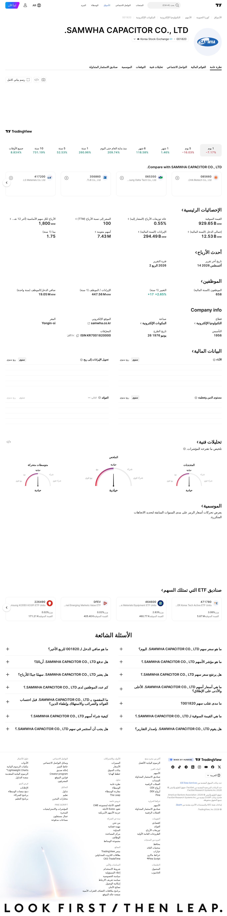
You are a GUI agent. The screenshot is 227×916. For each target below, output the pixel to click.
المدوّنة (116, 830)
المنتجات (139, 5)
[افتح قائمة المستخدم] (25, 5)
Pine (158, 795)
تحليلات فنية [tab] (156, 67)
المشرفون (63, 781)
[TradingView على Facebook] (212, 767)
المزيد (83, 5)
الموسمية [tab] (127, 67)
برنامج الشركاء (21, 795)
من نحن (116, 822)
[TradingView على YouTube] (206, 767)
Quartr (179, 804)
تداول (65, 791)
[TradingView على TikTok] (179, 767)
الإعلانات (24, 787)
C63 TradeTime (112, 858)
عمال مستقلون (60, 816)
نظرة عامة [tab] (216, 67)
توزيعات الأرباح (153, 830)
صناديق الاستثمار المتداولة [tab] (103, 67)
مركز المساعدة (113, 833)
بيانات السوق (114, 770)
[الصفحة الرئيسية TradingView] (219, 5)
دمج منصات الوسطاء (18, 791)
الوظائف (116, 837)
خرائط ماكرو (154, 855)
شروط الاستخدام (112, 868)
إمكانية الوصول (113, 883)
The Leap (115, 795)
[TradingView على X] (219, 767)
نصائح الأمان (114, 887)
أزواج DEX (155, 791)
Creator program (59, 773)
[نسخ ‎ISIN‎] (77, 335)
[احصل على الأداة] (36, 80)
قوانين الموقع (61, 777)
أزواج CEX (155, 787)
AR (34, 5)
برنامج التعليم (21, 798)
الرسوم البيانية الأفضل (149, 762)
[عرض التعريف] (203, 218)
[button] (133, 5)
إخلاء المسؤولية (112, 872)
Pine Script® (153, 858)
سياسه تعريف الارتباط (109, 879)
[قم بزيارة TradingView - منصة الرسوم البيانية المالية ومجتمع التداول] (18, 131)
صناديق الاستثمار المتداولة (147, 776)
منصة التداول (22, 777)
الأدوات (24, 762)
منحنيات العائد (153, 847)
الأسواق (107, 5)
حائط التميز (62, 766)
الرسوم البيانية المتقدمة (16, 773)
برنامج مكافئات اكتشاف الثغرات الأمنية (101, 890)
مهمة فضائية (114, 826)
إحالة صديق (62, 770)
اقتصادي (156, 822)
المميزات (116, 762)
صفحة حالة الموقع (111, 894)
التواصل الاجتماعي (123, 5)
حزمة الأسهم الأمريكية (109, 812)
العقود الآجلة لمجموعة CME (106, 805)
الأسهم (157, 773)
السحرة (64, 812)
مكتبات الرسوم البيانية (17, 766)
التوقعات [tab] (141, 67)
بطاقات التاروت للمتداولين (107, 855)
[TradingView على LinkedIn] (192, 767)
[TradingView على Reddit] (172, 767)
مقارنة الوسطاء (112, 791)
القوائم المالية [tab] (198, 67)
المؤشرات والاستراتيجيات (55, 808)
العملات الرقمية (152, 784)
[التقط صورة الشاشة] (43, 80)
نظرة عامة (115, 784)
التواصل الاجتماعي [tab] (177, 67)
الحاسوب (155, 872)
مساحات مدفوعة (59, 819)
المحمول (156, 868)
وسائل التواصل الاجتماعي (55, 762)
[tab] (135, 359)
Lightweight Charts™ (17, 770)
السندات (156, 780)
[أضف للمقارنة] (177, 178)
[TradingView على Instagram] (199, 767)
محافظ (156, 844)
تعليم (65, 795)
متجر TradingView (110, 851)
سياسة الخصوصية (111, 876)
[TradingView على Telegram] (186, 767)
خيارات (156, 851)
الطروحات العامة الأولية (148, 833)
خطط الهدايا (114, 773)
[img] (138, 38)
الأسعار (116, 766)
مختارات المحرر (60, 798)
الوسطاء (94, 5)
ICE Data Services (188, 783)
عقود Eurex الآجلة (111, 808)
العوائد (157, 826)
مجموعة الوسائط (112, 841)
